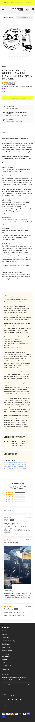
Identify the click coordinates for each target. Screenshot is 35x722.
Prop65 (4, 662)
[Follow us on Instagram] (12, 699)
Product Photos (8, 17)
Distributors (5, 637)
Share (4, 132)
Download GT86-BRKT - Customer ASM (15, 464)
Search (4, 631)
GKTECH (4, 66)
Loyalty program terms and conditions (8, 655)
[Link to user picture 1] (17, 565)
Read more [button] (7, 532)
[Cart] (32, 9)
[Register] (29, 684)
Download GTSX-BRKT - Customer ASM (15, 466)
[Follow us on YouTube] (16, 699)
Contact (4, 634)
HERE (20, 302)
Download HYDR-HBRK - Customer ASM (15, 462)
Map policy (5, 659)
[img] (7, 517)
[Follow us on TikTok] (20, 699)
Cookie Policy (6, 669)
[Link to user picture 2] (6, 586)
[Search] (6, 9)
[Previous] (3, 57)
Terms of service (7, 650)
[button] (6, 82)
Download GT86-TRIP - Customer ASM (15, 469)
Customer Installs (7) (23, 17)
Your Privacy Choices (8, 666)
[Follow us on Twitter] (8, 699)
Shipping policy (6, 644)
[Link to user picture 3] (10, 586)
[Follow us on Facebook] (4, 699)
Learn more (28, 2)
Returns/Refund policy (8, 641)
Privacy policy (6, 647)
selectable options (17, 98)
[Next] (32, 57)
